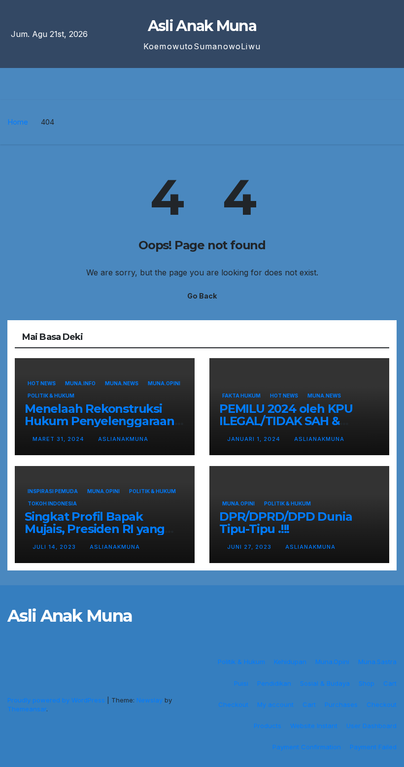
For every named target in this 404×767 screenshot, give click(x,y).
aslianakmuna (123, 438)
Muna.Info (80, 383)
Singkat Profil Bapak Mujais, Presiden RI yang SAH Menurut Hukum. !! (95, 528)
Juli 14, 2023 (55, 546)
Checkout (233, 704)
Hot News (42, 383)
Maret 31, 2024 (59, 438)
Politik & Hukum (51, 396)
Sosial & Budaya (325, 683)
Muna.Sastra (377, 662)
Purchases (341, 704)
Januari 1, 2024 (254, 438)
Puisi (241, 683)
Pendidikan (274, 683)
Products (267, 726)
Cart (390, 683)
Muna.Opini (164, 383)
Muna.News (121, 383)
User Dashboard (371, 726)
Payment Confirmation (306, 747)
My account (275, 704)
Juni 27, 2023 (250, 546)
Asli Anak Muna (202, 26)
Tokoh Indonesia (52, 503)
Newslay (149, 700)
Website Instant (313, 726)
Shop (366, 683)
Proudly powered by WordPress (57, 700)
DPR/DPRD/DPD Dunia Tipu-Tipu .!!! (285, 522)
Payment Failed (373, 747)
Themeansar (26, 709)
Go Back (202, 296)
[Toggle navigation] (209, 83)
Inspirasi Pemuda (53, 491)
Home (17, 122)
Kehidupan (290, 662)
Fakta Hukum (241, 396)
